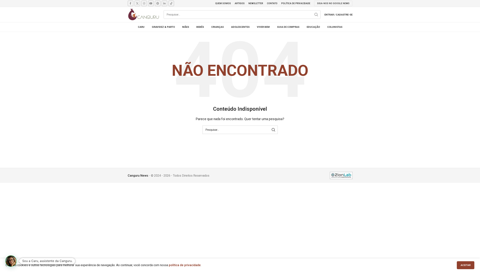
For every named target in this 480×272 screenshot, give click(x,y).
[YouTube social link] (151, 3)
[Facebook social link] (130, 3)
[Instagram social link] (144, 3)
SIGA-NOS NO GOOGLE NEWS (333, 3)
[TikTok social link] (171, 3)
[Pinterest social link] (158, 3)
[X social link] (137, 3)
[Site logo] (144, 14)
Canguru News (138, 175)
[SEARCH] (316, 14)
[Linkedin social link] (164, 3)
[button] (11, 261)
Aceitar (466, 265)
